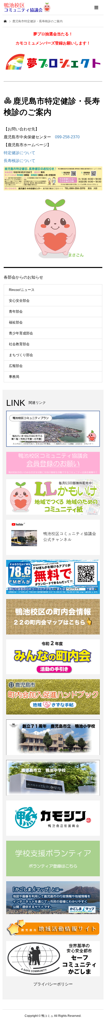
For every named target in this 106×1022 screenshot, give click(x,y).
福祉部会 (16, 322)
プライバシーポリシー (53, 984)
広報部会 (16, 366)
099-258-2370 (67, 137)
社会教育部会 (19, 344)
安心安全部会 (19, 301)
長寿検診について (19, 161)
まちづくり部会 (21, 355)
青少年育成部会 (21, 333)
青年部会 (16, 311)
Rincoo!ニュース (22, 290)
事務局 (14, 377)
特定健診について (19, 153)
